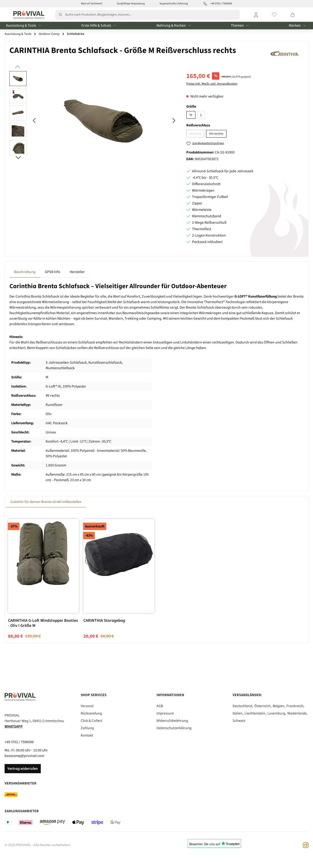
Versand (87, 706)
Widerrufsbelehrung (172, 720)
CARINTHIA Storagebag (104, 620)
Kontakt (87, 735)
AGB (159, 706)
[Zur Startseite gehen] (27, 14)
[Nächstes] (173, 120)
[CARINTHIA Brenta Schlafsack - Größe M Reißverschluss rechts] (104, 120)
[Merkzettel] (274, 14)
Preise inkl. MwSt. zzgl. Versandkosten (211, 83)
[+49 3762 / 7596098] (205, 3)
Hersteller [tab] (77, 271)
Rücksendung (91, 713)
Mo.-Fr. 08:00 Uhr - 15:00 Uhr (26, 750)
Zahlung (87, 728)
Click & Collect (91, 720)
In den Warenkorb (44, 600)
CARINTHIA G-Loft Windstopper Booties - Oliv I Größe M (43, 623)
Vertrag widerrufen (23, 768)
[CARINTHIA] (285, 54)
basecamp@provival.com (24, 755)
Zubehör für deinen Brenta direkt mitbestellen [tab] (46, 501)
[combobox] (152, 14)
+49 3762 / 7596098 (19, 742)
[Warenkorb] (292, 14)
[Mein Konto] (255, 14)
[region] (93, 120)
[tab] (24, 272)
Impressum (165, 713)
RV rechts (218, 134)
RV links (196, 134)
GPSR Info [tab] (52, 271)
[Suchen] (60, 14)
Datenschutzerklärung (174, 728)
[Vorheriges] (34, 120)
